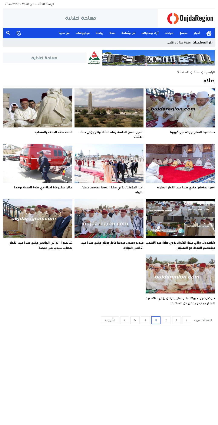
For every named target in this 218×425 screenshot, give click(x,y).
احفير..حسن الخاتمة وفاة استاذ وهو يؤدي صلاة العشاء (111, 134)
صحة (112, 33)
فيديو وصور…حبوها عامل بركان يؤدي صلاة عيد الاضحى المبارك (112, 245)
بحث (8, 33)
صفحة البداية (209, 33)
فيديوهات (83, 33)
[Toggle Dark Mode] (18, 33)
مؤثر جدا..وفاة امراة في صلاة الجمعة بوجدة (43, 187)
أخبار (197, 33)
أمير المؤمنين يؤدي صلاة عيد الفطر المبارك (186, 187)
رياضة (99, 33)
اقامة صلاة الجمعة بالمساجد (53, 132)
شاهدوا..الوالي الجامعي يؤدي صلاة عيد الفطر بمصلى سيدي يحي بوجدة (41, 245)
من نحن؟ (64, 33)
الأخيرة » (110, 320)
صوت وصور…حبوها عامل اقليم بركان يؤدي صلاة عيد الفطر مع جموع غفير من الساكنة (180, 300)
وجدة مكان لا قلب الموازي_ (174, 42)
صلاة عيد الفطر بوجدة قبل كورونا (192, 132)
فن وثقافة (128, 33)
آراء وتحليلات (150, 33)
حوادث (169, 33)
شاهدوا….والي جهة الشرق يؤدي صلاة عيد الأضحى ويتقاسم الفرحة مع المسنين (180, 245)
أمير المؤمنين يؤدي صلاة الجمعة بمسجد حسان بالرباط (112, 190)
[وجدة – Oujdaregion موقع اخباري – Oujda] (186, 18)
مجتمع (183, 33)
